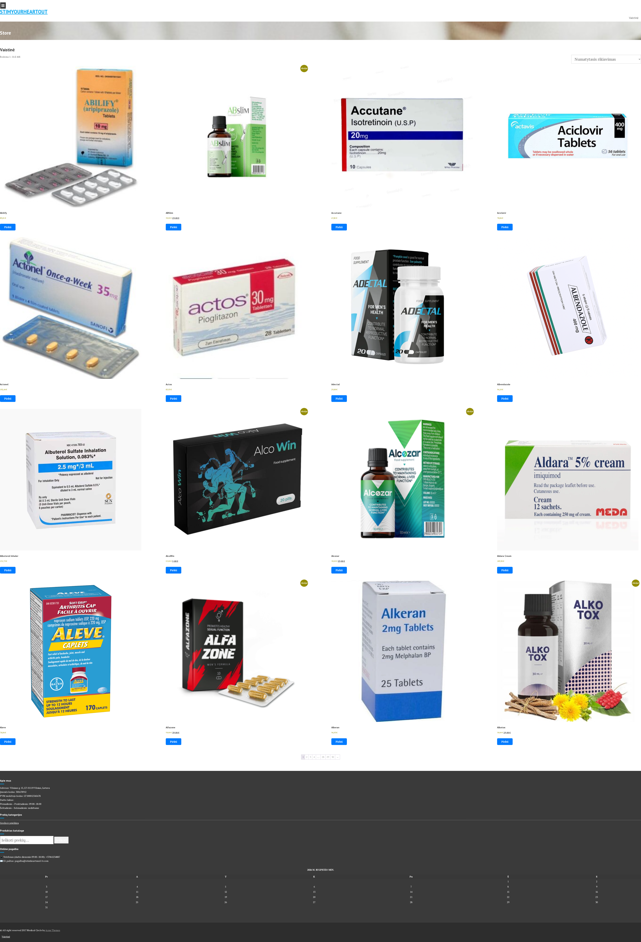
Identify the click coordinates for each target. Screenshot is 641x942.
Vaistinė (633, 18)
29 (328, 757)
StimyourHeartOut (24, 11)
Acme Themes (52, 930)
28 (323, 757)
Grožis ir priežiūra (9, 823)
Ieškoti (61, 840)
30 (333, 757)
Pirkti (7, 227)
